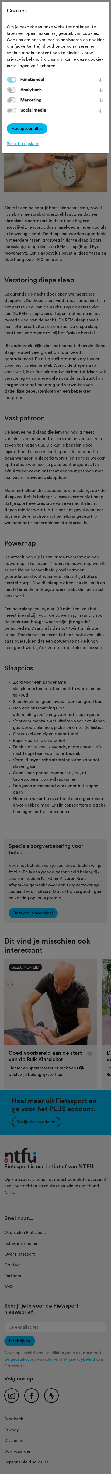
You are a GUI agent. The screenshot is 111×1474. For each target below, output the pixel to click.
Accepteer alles (27, 128)
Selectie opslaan (23, 144)
